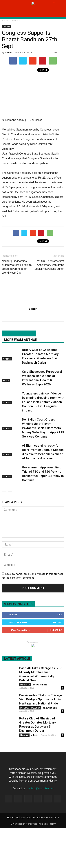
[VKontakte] (57, 798)
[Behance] (8, 798)
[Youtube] (33, 316)
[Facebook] (18, 798)
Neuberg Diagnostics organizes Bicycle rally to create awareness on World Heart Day (17, 266)
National (6, 26)
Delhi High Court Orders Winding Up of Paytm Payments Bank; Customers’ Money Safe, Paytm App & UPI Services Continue (43, 428)
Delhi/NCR (25, 684)
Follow (57, 622)
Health (6, 380)
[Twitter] (38, 798)
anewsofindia (39, 684)
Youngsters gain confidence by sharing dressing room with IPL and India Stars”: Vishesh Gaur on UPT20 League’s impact (43, 402)
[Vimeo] (48, 798)
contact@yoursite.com (40, 788)
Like (59, 614)
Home (5, 20)
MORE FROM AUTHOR (20, 340)
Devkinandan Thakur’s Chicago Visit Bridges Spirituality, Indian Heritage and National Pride (40, 699)
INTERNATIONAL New (30, 708)
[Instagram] (28, 798)
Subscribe (56, 630)
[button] (61, 12)
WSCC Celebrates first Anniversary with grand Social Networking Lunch (49, 264)
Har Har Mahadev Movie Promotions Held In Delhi (33, 817)
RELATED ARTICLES (19, 334)
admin (8, 52)
